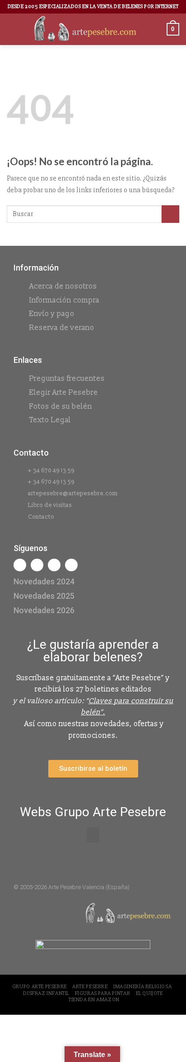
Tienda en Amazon (94, 999)
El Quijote (149, 993)
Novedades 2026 (44, 610)
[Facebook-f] (20, 565)
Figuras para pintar (102, 993)
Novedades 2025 (44, 596)
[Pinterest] (71, 565)
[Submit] (170, 214)
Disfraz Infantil (46, 993)
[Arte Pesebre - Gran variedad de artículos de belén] (85, 29)
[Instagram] (37, 565)
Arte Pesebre (89, 986)
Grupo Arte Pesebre (39, 986)
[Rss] (54, 565)
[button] (93, 834)
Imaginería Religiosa (142, 986)
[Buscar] (156, 29)
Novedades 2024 (44, 581)
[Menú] (12, 29)
